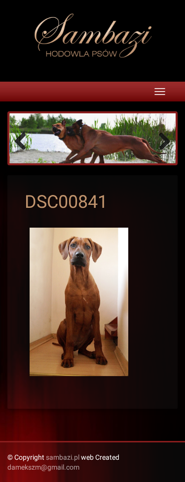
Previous (24, 140)
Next (161, 140)
